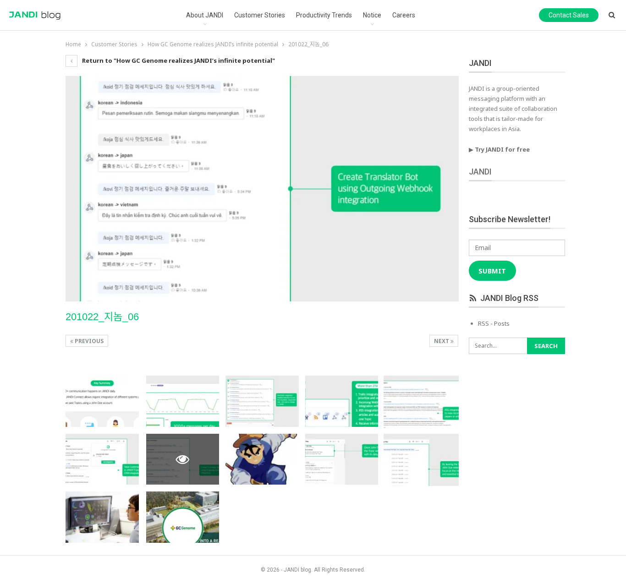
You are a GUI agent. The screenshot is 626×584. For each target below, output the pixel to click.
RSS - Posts (494, 323)
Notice (372, 15)
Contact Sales (569, 15)
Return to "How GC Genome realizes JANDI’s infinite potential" (178, 60)
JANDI (480, 171)
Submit (492, 270)
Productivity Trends (324, 15)
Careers (403, 15)
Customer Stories (259, 15)
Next (442, 341)
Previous (88, 341)
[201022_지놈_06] (102, 401)
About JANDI (204, 15)
